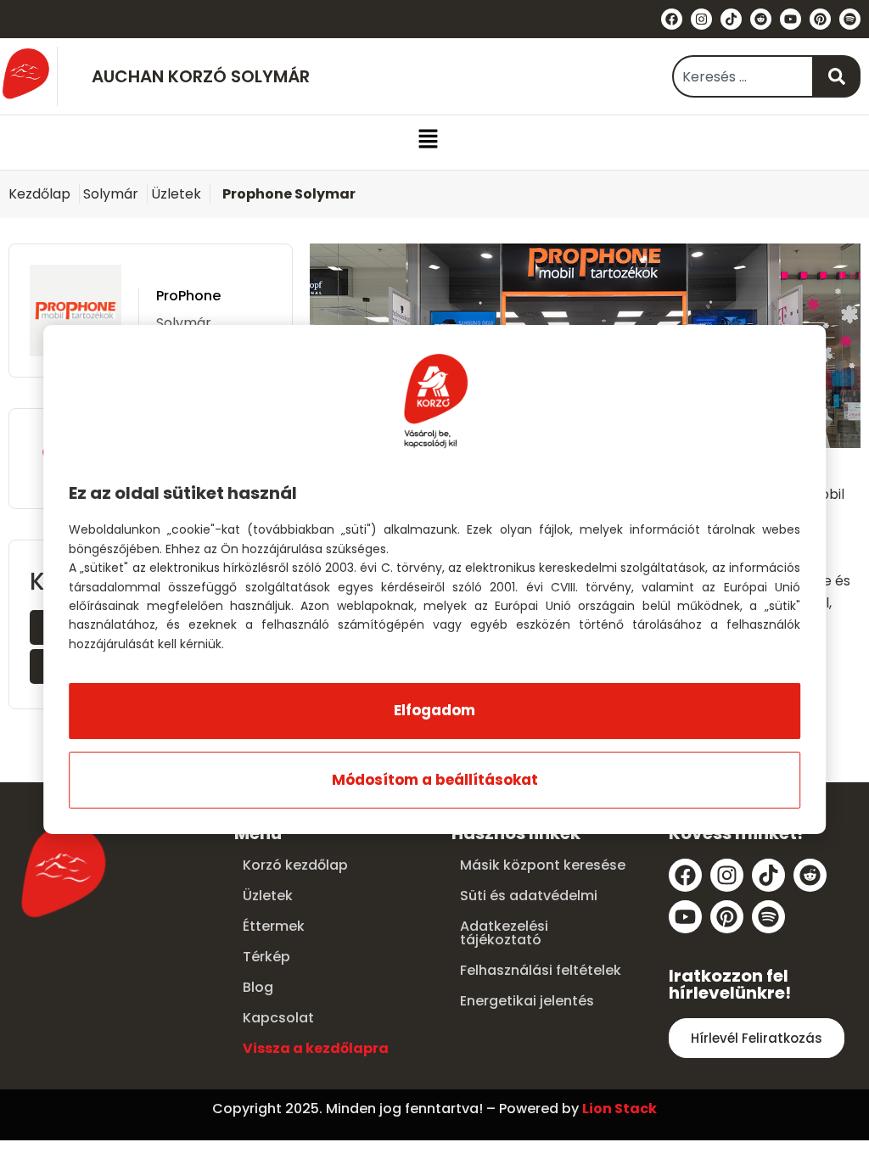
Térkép (266, 956)
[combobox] (743, 76)
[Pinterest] (820, 19)
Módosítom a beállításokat (435, 780)
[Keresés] (837, 76)
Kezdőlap (39, 194)
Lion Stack (619, 1108)
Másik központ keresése (542, 865)
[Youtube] (790, 19)
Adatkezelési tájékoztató (504, 932)
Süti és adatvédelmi (528, 895)
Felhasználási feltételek (540, 970)
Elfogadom (434, 710)
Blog (258, 987)
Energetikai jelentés (527, 1001)
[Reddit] (760, 19)
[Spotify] (850, 19)
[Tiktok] (731, 19)
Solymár (110, 194)
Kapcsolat (278, 1017)
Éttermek (274, 926)
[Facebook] (671, 19)
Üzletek (176, 194)
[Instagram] (701, 19)
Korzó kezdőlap (295, 865)
